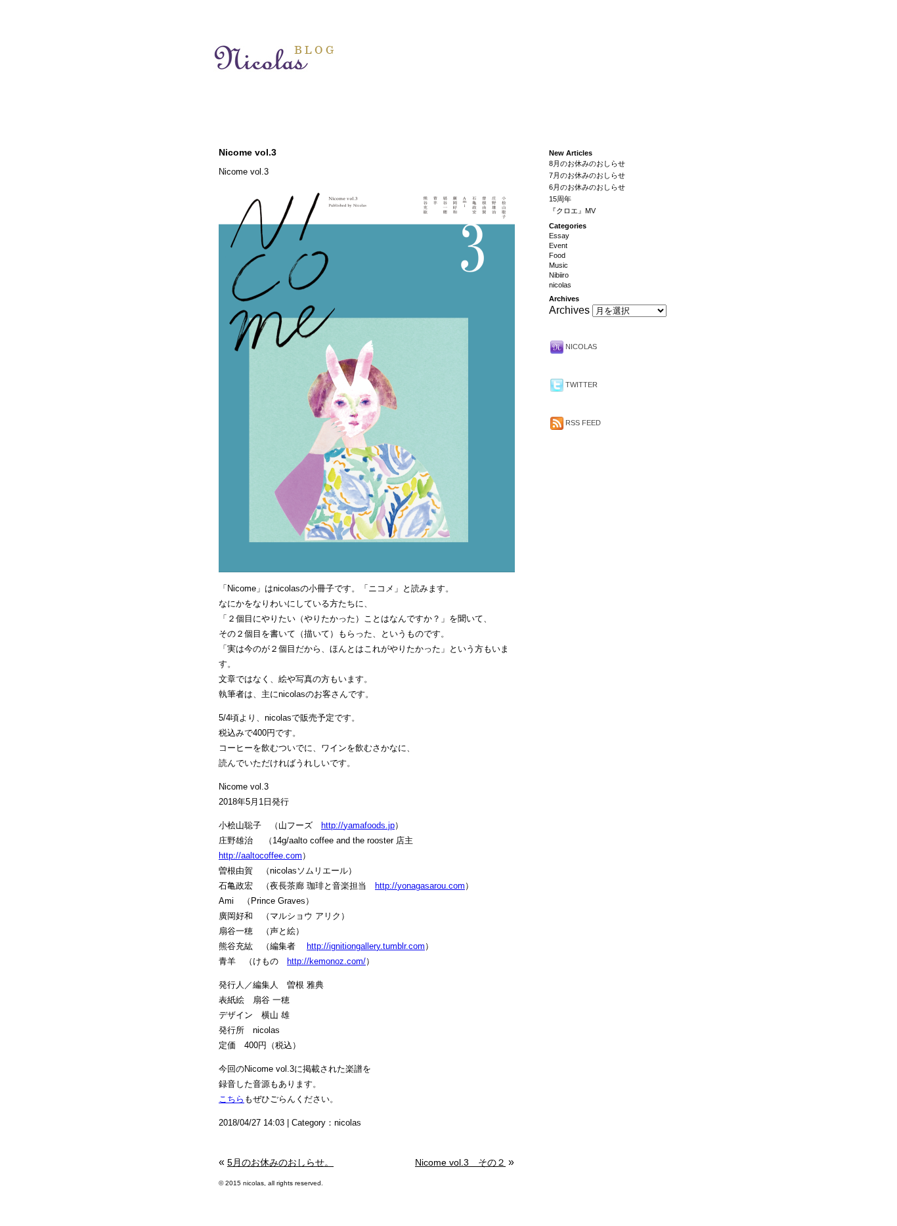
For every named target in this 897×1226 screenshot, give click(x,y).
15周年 (560, 199)
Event (558, 245)
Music (558, 265)
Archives (569, 310)
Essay (559, 236)
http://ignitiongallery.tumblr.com (366, 946)
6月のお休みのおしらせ (587, 187)
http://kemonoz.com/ (326, 961)
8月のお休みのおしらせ (587, 163)
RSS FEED (582, 423)
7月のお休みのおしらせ (587, 175)
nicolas (347, 1123)
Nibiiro (559, 275)
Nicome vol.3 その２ (460, 1162)
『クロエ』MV (572, 211)
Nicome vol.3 (247, 152)
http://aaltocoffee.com (260, 855)
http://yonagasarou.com (420, 886)
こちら (231, 1099)
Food (557, 255)
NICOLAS (580, 346)
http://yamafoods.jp (358, 825)
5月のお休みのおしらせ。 (280, 1162)
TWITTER (580, 385)
